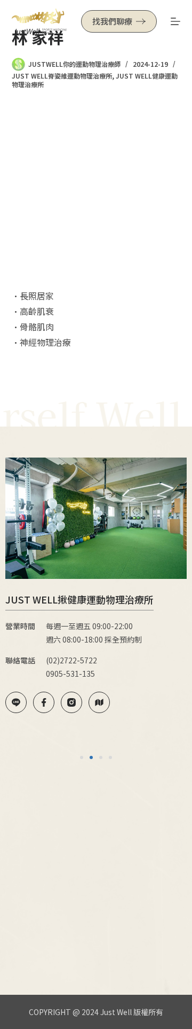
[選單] (175, 21)
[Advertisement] (96, 188)
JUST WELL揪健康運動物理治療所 (79, 599)
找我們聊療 (112, 21)
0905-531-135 (70, 673)
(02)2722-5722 (71, 660)
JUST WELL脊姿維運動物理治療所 (62, 75)
